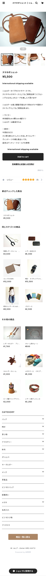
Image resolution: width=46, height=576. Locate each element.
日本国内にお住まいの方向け (23, 164)
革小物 (4, 434)
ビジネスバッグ (8, 487)
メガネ (4, 502)
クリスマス (6, 525)
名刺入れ (5, 510)
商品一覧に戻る (23, 537)
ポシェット (6, 457)
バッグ (4, 419)
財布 (4, 449)
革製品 (4, 480)
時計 (4, 427)
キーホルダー (7, 465)
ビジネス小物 (7, 517)
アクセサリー (7, 442)
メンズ (4, 472)
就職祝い (5, 495)
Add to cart (23, 157)
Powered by (20, 552)
